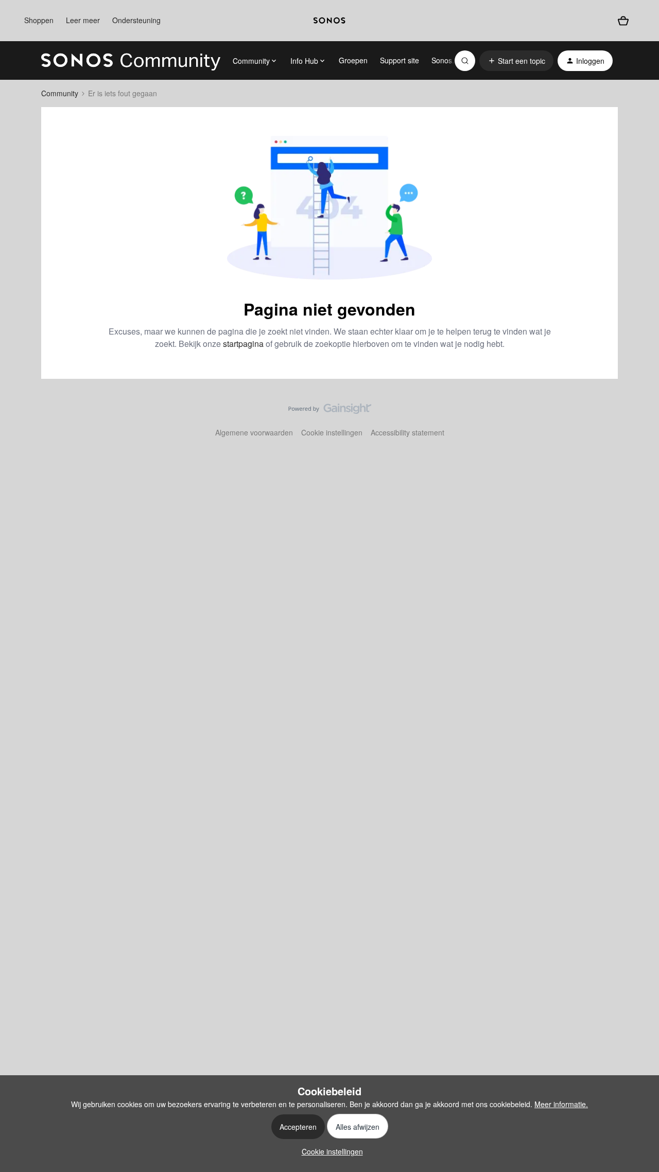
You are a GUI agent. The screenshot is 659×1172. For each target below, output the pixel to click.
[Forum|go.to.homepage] (130, 60)
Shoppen (39, 20)
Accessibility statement (407, 432)
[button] (516, 60)
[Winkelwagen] (623, 20)
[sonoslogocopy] (329, 20)
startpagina (243, 343)
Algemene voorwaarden (254, 432)
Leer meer (83, 20)
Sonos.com (449, 60)
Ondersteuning (136, 20)
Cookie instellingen (331, 432)
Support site (399, 60)
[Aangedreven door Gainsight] (329, 411)
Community (59, 93)
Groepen (353, 60)
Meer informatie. (561, 1104)
